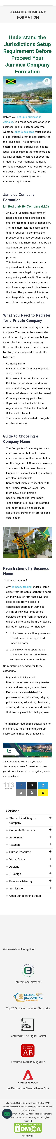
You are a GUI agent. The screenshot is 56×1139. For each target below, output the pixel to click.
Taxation (14, 844)
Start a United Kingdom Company (23, 820)
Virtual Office (17, 859)
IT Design (15, 873)
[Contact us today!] (7, 1118)
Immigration (16, 888)
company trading (22, 586)
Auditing (14, 866)
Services (12, 811)
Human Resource (20, 852)
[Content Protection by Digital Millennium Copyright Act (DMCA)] (28, 1132)
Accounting (16, 837)
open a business (24, 131)
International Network (28, 982)
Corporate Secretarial (22, 830)
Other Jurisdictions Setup (25, 895)
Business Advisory (20, 881)
